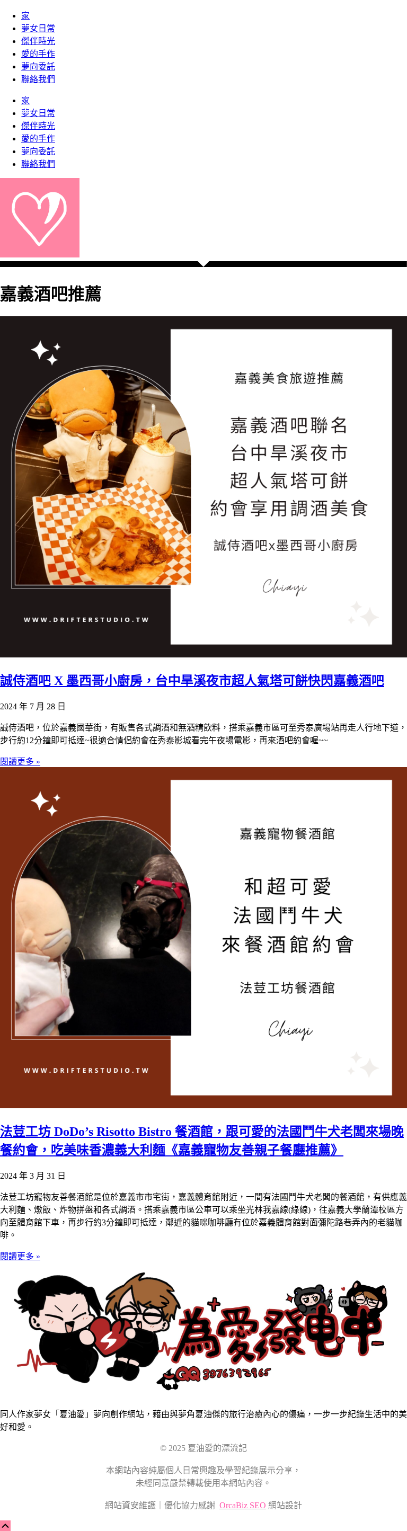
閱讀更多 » (20, 761)
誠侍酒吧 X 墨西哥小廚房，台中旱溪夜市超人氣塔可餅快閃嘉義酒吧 (192, 681)
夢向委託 (38, 66)
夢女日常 (38, 28)
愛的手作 (38, 53)
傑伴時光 (38, 41)
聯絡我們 (38, 79)
